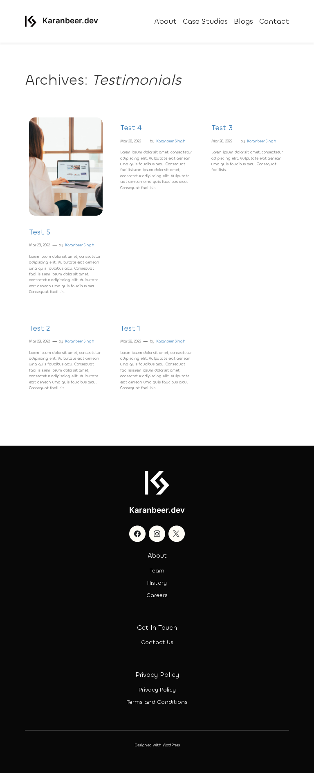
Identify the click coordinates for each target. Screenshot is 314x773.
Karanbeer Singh (79, 245)
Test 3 (222, 128)
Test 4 (130, 128)
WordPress (171, 745)
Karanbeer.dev (70, 20)
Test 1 (130, 328)
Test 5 (39, 232)
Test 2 (39, 328)
